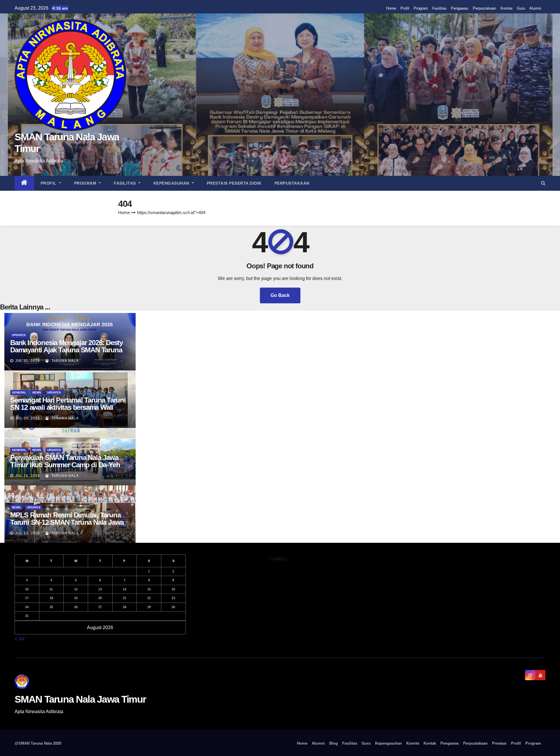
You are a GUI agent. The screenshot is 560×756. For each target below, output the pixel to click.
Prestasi (499, 743)
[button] (543, 183)
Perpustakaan (484, 8)
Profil (404, 8)
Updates (19, 335)
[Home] (24, 183)
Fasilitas (439, 8)
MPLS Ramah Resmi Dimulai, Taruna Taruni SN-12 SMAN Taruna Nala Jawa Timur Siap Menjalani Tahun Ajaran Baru (67, 526)
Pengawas (459, 8)
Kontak (430, 743)
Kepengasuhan (172, 183)
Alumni (535, 8)
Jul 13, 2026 (27, 533)
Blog (333, 743)
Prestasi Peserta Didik (234, 183)
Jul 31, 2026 (27, 361)
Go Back (280, 295)
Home (391, 8)
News (36, 392)
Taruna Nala (64, 361)
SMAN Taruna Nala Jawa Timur (80, 699)
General (19, 392)
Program (421, 8)
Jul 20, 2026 (27, 418)
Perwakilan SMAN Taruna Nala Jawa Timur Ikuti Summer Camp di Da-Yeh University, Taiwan (65, 465)
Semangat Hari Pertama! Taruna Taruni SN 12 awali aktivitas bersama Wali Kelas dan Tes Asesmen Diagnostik (68, 407)
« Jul (19, 638)
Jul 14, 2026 (27, 476)
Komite (506, 8)
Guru (521, 8)
